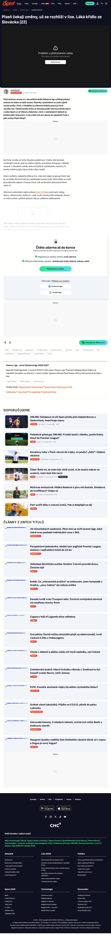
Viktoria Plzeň (24, 387)
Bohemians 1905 (65, 387)
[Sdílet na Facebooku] (5, 342)
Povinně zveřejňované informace (90, 928)
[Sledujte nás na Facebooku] (46, 816)
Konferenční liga (49, 392)
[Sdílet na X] (10, 342)
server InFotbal (41, 192)
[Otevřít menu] (106, 3)
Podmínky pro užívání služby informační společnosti (53, 925)
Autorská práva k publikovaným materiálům (23, 925)
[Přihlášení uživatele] (97, 3)
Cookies (97, 925)
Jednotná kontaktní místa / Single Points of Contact (54, 928)
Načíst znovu (55, 62)
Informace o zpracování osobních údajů (82, 925)
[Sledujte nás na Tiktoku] (60, 816)
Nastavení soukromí (17, 928)
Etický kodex (75, 928)
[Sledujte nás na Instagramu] (50, 816)
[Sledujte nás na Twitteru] (55, 816)
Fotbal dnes (11, 392)
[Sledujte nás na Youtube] (65, 816)
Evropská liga (35, 392)
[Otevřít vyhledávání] (102, 3)
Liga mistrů (23, 392)
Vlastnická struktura (31, 928)
